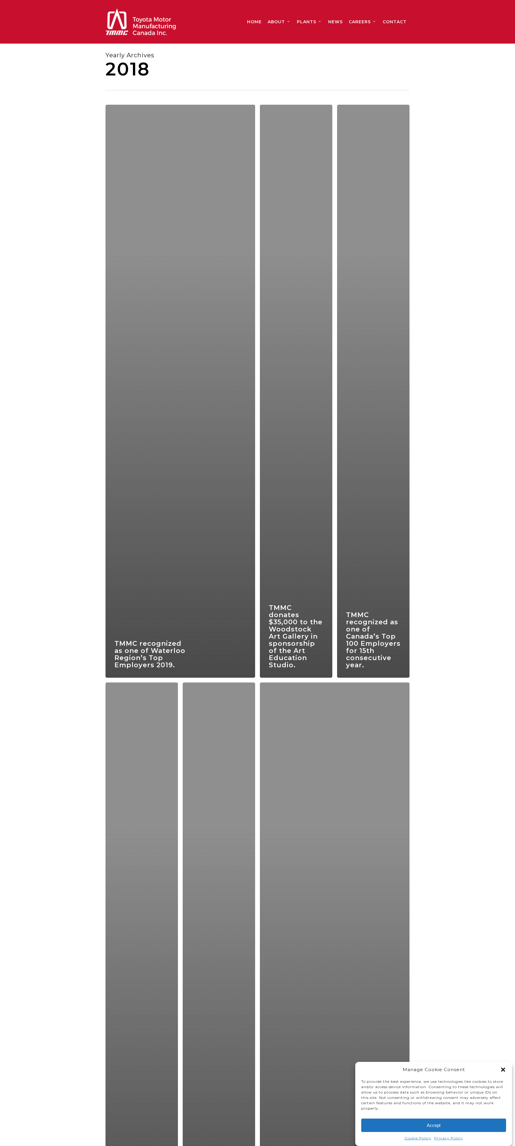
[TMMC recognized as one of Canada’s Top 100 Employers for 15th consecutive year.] (373, 391)
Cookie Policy (417, 1138)
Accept (433, 1125)
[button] (503, 1070)
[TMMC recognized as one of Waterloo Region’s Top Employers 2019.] (180, 391)
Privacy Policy (448, 1138)
